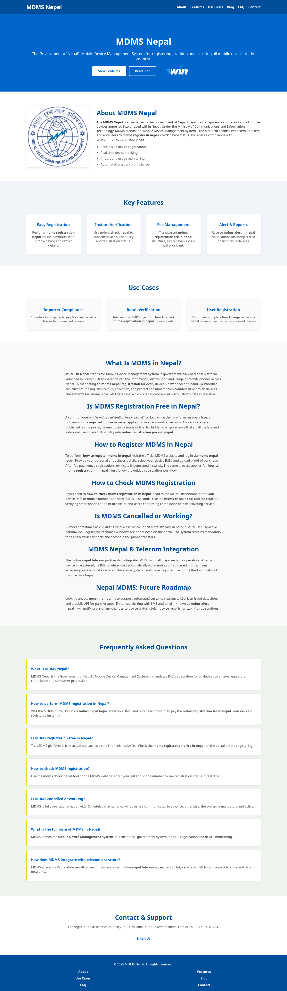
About (181, 7)
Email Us (143, 938)
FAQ (241, 7)
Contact (254, 7)
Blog (230, 7)
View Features (109, 71)
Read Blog (143, 71)
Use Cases (215, 7)
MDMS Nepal (44, 7)
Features (197, 7)
